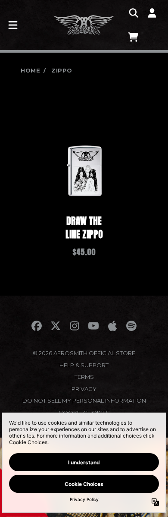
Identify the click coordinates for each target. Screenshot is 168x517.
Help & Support (84, 365)
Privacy (84, 388)
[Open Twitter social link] (55, 325)
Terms (84, 376)
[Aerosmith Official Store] (83, 25)
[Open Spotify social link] (131, 325)
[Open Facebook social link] (36, 325)
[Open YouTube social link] (93, 325)
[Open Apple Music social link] (112, 325)
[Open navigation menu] (12, 25)
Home (30, 70)
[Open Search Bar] (133, 13)
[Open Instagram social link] (74, 325)
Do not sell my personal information (84, 400)
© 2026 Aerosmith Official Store (84, 353)
